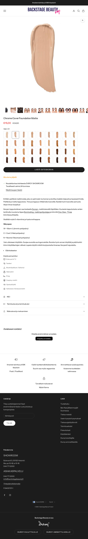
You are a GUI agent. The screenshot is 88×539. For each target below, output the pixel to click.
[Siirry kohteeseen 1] (6, 110)
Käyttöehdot (66, 434)
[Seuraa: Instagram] (10, 495)
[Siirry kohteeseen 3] (20, 110)
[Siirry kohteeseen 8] (55, 110)
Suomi (51, 502)
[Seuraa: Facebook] (4, 495)
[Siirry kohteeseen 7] (48, 110)
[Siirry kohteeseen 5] (34, 110)
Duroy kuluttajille (67, 438)
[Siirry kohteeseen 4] (27, 110)
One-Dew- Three (65, 212)
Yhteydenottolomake (11, 484)
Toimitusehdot (66, 426)
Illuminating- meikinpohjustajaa (37, 212)
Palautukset (65, 430)
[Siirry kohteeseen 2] (13, 110)
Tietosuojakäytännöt (69, 422)
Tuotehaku (65, 404)
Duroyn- (35, 209)
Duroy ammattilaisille (69, 442)
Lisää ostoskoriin (44, 170)
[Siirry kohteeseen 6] (41, 110)
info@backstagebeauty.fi (13, 479)
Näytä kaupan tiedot (14, 190)
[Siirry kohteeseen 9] (61, 110)
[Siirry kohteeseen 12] (82, 110)
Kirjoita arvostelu (44, 339)
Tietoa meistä (66, 414)
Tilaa (9, 423)
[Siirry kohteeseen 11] (75, 110)
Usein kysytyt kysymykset (71, 418)
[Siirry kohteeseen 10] (68, 110)
